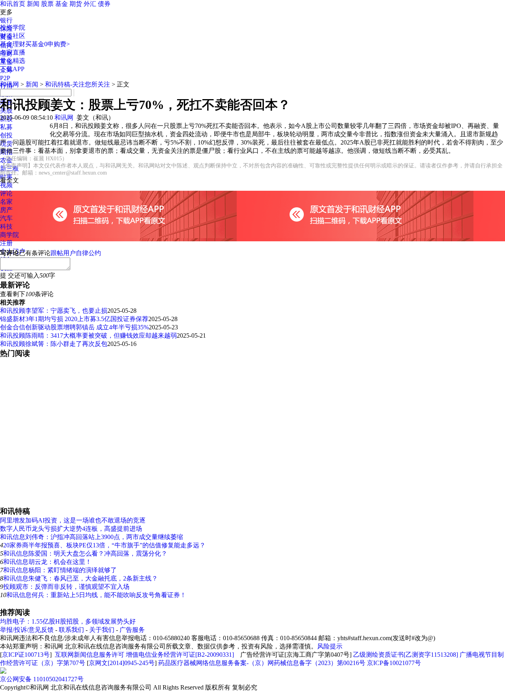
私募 (6, 127)
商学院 (9, 234)
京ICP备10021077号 (394, 663)
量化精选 (12, 60)
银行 (6, 20)
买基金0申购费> (47, 44)
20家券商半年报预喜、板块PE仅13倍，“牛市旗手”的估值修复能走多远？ (104, 545)
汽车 (6, 218)
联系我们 (71, 629)
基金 (61, 3)
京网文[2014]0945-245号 (122, 663)
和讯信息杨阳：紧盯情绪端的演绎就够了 (60, 570)
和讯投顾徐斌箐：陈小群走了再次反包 (53, 343)
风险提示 (329, 646)
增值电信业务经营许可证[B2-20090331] (180, 654)
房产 (6, 210)
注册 (6, 243)
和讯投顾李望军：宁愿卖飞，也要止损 (53, 310)
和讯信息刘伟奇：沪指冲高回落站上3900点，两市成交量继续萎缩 (91, 537)
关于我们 (101, 629)
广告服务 (132, 629)
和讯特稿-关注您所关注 (77, 84)
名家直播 (12, 52)
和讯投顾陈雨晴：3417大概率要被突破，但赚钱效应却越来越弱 (88, 335)
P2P (5, 78)
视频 (6, 185)
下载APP (12, 69)
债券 (104, 3)
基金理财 (12, 44)
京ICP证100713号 (26, 654)
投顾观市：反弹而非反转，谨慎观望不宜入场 (66, 586)
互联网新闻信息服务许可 (89, 654)
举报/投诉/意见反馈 (27, 629)
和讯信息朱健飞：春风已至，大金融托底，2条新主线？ (80, 578)
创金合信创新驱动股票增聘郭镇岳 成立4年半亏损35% (74, 327)
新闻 (33, 3)
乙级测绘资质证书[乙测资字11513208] (405, 654)
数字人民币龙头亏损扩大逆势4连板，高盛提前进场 (71, 528)
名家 (6, 201)
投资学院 (12, 27)
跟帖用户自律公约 (75, 253)
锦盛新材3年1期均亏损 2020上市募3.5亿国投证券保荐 (74, 319)
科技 (6, 226)
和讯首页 (12, 3)
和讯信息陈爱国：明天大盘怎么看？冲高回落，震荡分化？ (85, 553)
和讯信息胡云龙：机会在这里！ (47, 561)
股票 (47, 3)
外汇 (90, 3)
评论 (6, 193)
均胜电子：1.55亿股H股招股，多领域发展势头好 (68, 621)
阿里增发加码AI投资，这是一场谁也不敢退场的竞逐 (73, 520)
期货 (75, 3)
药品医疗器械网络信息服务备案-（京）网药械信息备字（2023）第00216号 (261, 663)
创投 (6, 135)
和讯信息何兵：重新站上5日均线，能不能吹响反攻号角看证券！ (96, 595)
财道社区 (12, 35)
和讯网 (9, 84)
